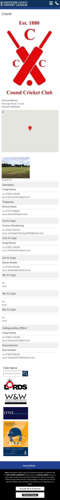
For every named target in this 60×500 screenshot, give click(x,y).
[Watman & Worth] (15, 398)
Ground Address (10, 100)
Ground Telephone (11, 107)
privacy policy (42, 475)
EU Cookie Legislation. (16, 475)
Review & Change (30, 495)
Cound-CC (7, 180)
